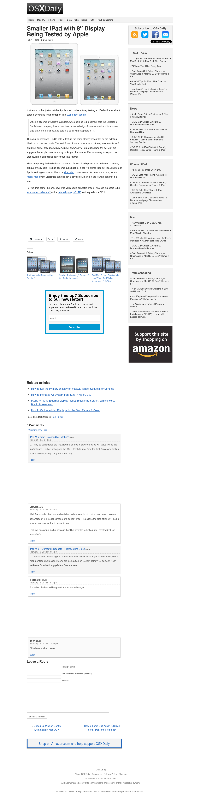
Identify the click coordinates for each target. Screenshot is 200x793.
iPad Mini (69, 172)
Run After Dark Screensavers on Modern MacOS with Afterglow (150, 231)
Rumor (60, 416)
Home (31, 19)
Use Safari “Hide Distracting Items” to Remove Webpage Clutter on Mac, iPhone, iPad (148, 91)
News (84, 19)
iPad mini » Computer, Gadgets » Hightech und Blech (57, 548)
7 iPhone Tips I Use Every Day (146, 66)
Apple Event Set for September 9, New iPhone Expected (149, 115)
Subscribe (74, 327)
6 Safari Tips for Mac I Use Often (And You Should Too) (149, 82)
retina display (65, 192)
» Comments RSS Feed (37, 429)
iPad (60, 19)
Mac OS (41, 19)
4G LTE (77, 192)
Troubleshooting (104, 19)
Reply (32, 459)
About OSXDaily (82, 773)
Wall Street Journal (77, 114)
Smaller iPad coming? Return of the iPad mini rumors (74, 277)
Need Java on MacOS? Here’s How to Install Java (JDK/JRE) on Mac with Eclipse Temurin (149, 314)
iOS (92, 19)
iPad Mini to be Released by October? (49, 437)
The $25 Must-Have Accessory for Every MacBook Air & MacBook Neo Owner (150, 60)
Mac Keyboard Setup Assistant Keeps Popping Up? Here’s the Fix (149, 297)
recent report (33, 176)
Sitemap (123, 773)
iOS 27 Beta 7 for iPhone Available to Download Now (148, 130)
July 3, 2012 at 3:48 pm (40, 439)
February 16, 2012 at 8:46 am (43, 509)
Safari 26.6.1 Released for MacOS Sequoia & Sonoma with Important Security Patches (147, 139)
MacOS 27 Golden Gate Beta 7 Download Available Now (145, 123)
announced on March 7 (39, 192)
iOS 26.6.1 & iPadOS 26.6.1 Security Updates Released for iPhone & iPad (148, 148)
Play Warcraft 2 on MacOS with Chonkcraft (145, 224)
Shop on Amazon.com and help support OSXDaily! (75, 743)
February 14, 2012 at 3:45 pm (43, 582)
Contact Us (97, 773)
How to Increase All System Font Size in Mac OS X (61, 394)
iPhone (51, 19)
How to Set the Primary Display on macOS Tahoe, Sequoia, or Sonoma (72, 388)
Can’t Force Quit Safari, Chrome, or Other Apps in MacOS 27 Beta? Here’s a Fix (149, 73)
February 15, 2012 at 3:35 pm (43, 551)
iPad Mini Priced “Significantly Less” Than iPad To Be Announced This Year (105, 278)
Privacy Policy (110, 773)
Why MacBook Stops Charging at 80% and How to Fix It (149, 290)
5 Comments (47, 39)
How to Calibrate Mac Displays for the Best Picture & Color (65, 410)
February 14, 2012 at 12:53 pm (44, 643)
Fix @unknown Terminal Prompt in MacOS (147, 305)
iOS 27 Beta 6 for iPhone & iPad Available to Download (146, 191)
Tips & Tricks (72, 19)
